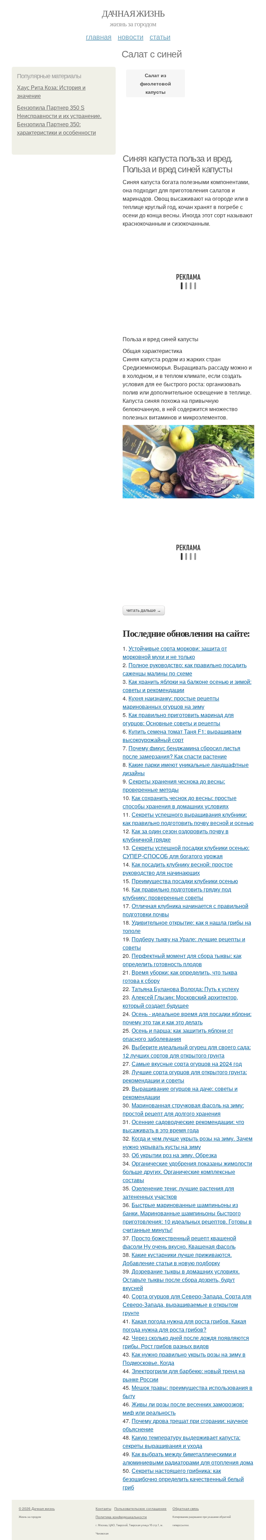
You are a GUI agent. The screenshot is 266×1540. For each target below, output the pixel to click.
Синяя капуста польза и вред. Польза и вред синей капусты (177, 163)
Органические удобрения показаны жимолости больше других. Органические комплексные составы (187, 1171)
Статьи (160, 36)
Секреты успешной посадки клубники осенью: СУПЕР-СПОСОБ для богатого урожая (186, 852)
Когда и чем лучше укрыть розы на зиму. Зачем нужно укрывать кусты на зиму (187, 1142)
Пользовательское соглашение (140, 1508)
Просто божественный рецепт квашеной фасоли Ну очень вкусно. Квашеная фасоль (179, 1242)
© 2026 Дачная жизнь (37, 1508)
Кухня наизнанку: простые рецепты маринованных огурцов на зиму (171, 702)
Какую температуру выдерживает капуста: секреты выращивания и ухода (181, 1441)
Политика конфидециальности (121, 1516)
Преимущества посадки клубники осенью (185, 881)
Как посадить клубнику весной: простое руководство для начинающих (178, 868)
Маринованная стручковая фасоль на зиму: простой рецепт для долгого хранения (183, 1109)
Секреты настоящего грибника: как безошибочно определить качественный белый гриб (183, 1479)
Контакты (103, 1508)
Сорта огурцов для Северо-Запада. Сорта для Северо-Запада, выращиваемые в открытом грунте (187, 1304)
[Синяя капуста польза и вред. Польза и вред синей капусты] (188, 461)
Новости (130, 36)
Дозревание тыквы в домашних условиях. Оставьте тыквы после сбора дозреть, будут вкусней (181, 1279)
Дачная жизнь (133, 13)
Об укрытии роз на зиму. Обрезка (174, 1155)
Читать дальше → (143, 610)
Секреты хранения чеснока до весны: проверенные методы (174, 785)
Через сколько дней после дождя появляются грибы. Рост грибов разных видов (186, 1342)
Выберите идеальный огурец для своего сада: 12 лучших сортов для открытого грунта (187, 1051)
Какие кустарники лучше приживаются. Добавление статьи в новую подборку (177, 1259)
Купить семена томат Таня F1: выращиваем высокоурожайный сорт (182, 735)
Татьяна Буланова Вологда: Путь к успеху (185, 989)
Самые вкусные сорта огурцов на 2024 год (187, 1064)
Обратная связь (185, 1508)
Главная (99, 36)
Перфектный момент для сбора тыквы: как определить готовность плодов (182, 960)
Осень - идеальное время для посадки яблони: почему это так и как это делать (187, 1018)
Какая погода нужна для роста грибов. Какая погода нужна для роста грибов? (184, 1325)
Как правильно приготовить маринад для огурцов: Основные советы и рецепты (178, 719)
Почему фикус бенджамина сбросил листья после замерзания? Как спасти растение (181, 752)
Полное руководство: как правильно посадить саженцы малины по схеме (185, 669)
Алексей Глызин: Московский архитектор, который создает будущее (180, 1001)
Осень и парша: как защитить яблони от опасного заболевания (178, 1034)
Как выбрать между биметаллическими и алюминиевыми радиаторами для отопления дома (188, 1458)
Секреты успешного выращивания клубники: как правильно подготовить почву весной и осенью (188, 818)
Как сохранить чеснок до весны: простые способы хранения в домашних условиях (180, 802)
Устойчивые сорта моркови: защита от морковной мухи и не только (175, 652)
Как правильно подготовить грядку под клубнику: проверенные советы (177, 893)
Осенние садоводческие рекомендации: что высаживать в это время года (183, 1126)
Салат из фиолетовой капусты (155, 83)
